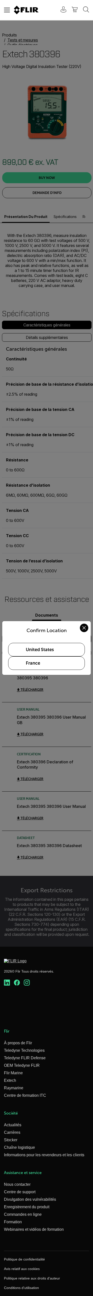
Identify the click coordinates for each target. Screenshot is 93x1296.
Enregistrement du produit (26, 1207)
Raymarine (13, 1088)
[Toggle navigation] (7, 10)
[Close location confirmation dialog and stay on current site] (84, 628)
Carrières (12, 1132)
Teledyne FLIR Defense (25, 1058)
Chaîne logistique (19, 1147)
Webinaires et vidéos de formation (34, 1229)
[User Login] (60, 10)
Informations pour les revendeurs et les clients (44, 1155)
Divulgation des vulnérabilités (30, 1199)
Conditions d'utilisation (21, 1288)
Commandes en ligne (23, 1214)
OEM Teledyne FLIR (22, 1065)
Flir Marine (13, 1073)
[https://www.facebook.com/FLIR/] (17, 982)
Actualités (12, 1125)
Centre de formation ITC (25, 1095)
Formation (13, 1222)
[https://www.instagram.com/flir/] (27, 982)
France (33, 663)
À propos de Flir (18, 1043)
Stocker (10, 1140)
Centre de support (19, 1192)
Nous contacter (17, 1184)
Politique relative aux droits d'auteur (32, 1278)
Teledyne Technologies (24, 1050)
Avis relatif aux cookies (22, 1269)
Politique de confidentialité (24, 1259)
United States (40, 649)
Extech (10, 1080)
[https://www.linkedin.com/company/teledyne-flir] (7, 982)
